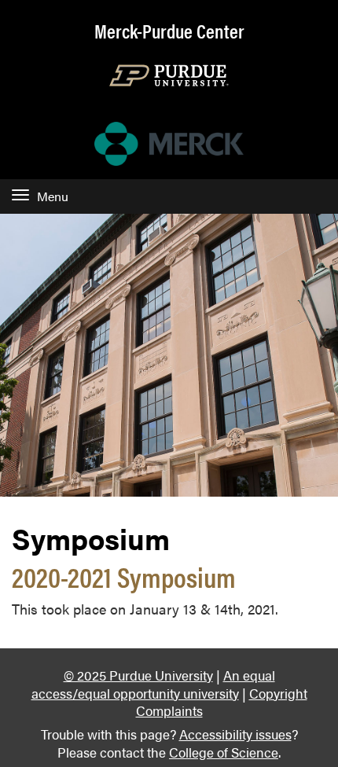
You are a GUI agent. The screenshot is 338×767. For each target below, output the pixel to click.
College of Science (223, 751)
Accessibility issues (235, 733)
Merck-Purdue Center (169, 30)
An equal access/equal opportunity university (153, 684)
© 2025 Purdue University (138, 674)
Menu (52, 196)
